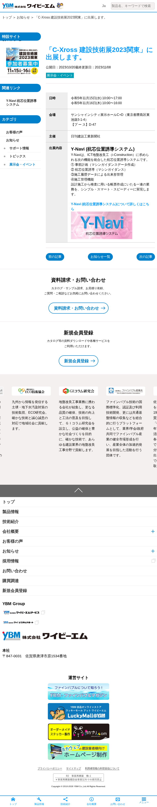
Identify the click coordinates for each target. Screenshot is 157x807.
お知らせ (23, 17)
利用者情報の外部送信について (102, 768)
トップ (7, 17)
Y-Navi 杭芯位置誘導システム (21, 102)
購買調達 (10, 580)
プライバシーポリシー (50, 768)
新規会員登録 (14, 590)
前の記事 (55, 256)
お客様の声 (14, 132)
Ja (104, 6)
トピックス (17, 156)
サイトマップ (73, 768)
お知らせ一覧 (100, 256)
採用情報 (10, 561)
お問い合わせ (14, 571)
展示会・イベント (60, 75)
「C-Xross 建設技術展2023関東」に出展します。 (71, 17)
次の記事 (145, 256)
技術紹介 (10, 521)
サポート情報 (19, 148)
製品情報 (10, 511)
